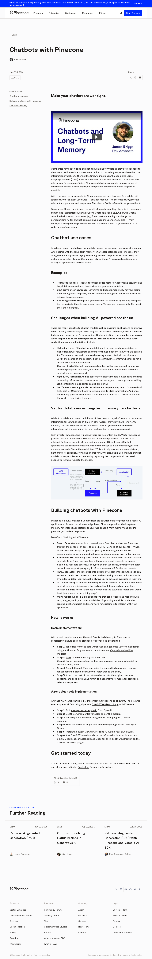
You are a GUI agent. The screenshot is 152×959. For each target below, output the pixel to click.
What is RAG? (50, 944)
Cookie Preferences (122, 932)
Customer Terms (121, 910)
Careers (82, 921)
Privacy (116, 921)
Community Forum (53, 910)
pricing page (89, 593)
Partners (82, 915)
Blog (46, 921)
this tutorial (114, 713)
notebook (85, 738)
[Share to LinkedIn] (135, 77)
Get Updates (24, 161)
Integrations (15, 944)
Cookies (117, 927)
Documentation (17, 927)
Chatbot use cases (19, 96)
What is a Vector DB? (54, 938)
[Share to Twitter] (130, 77)
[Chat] (140, 889)
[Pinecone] (19, 13)
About (81, 910)
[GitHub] (130, 889)
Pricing (13, 932)
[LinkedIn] (121, 889)
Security (14, 938)
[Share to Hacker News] (140, 77)
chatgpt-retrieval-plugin (84, 710)
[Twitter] (116, 889)
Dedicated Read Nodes (21, 915)
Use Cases (15, 78)
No (67, 782)
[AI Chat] (121, 13)
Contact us (83, 767)
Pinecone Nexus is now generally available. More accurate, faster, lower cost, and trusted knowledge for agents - (70, 3)
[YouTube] (125, 889)
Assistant (14, 921)
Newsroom (83, 927)
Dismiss (137, 4)
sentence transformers (94, 650)
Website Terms (120, 915)
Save (68, 657)
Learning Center (52, 915)
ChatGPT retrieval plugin (105, 704)
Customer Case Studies (55, 927)
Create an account (60, 763)
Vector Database (18, 910)
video (99, 738)
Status (47, 932)
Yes (59, 782)
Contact (82, 932)
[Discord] (135, 889)
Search (69, 668)
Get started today (18, 105)
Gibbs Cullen (20, 59)
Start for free (133, 13)
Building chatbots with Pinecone (25, 101)
